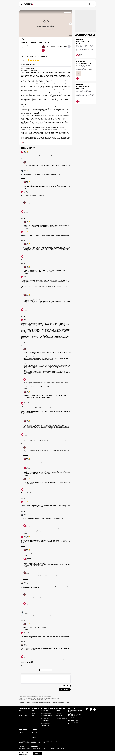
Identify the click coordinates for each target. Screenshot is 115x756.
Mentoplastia (58, 710)
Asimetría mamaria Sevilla (45, 718)
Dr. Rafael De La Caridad (23, 715)
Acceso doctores (35, 730)
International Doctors (35, 737)
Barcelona (33, 711)
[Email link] (94, 709)
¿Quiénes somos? (22, 730)
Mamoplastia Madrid (44, 710)
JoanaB (26, 45)
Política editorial (52, 748)
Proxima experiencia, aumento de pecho (75, 717)
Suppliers (33, 735)
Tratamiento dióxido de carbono (61, 718)
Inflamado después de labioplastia (82, 87)
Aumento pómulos (59, 715)
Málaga (33, 715)
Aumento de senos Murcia (45, 720)
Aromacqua (21, 711)
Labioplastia (79, 39)
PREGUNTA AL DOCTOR (66, 4)
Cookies (34, 748)
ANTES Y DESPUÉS (74, 4)
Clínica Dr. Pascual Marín (57, 46)
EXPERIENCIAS (58, 4)
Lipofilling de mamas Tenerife (46, 723)
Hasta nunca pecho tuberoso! (73, 720)
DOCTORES (52, 4)
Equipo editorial (21, 732)
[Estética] (28, 4)
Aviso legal (46, 748)
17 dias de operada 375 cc (83, 63)
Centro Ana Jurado (22, 713)
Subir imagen (66, 685)
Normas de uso (29, 748)
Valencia (33, 713)
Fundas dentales (59, 711)
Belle (20, 710)
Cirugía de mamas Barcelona (45, 711)
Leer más (87, 51)
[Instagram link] (87, 709)
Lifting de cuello (58, 713)
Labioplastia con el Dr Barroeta (82, 42)
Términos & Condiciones (60, 748)
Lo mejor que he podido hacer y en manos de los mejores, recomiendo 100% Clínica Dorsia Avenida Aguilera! (75, 714)
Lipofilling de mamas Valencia (46, 713)
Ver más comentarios (45, 670)
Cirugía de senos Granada (45, 725)
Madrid (33, 710)
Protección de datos (22, 748)
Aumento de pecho (81, 61)
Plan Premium (34, 732)
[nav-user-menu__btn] (93, 4)
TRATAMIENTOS (46, 4)
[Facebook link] (91, 709)
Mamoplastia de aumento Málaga (46, 715)
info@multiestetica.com (34, 746)
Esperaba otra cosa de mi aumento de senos (75, 718)
